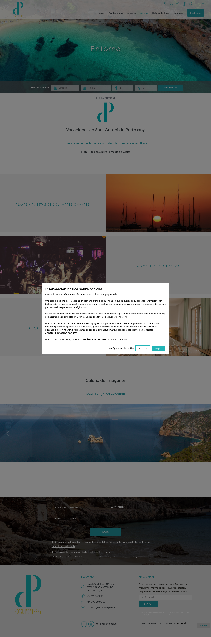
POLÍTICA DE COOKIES (94, 339)
